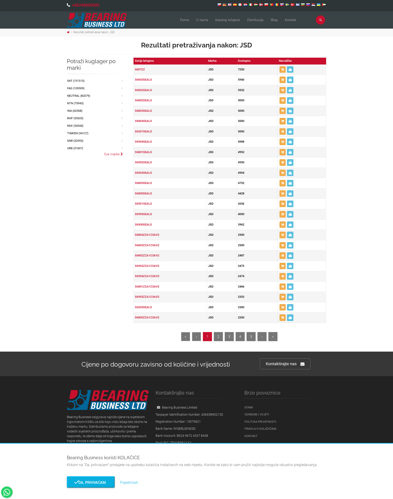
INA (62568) (75, 110)
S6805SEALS (143, 183)
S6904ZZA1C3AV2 (147, 276)
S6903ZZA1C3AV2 (147, 296)
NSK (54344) (75, 125)
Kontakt (290, 20)
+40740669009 (85, 5)
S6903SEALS (143, 172)
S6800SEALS (143, 193)
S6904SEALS (143, 141)
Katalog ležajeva (227, 20)
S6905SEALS (143, 214)
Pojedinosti (129, 482)
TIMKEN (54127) (77, 133)
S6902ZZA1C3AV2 (147, 266)
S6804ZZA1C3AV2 (147, 234)
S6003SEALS (143, 79)
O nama (202, 20)
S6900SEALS (143, 224)
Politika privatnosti (260, 421)
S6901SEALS (143, 203)
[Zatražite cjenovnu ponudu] (290, 69)
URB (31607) (75, 148)
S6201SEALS (143, 131)
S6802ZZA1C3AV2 (147, 255)
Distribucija (255, 20)
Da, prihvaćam (91, 482)
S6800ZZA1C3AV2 (147, 317)
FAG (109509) (76, 88)
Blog (274, 20)
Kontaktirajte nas (281, 363)
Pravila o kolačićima (260, 428)
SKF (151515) (76, 80)
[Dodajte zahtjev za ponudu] (283, 69)
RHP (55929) (75, 118)
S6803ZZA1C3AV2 (147, 245)
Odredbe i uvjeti (256, 414)
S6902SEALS (143, 162)
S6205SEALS (143, 307)
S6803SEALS (143, 110)
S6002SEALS (143, 90)
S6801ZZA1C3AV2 (147, 286)
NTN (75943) (75, 103)
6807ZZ (140, 69)
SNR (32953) (75, 140)
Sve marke (112, 154)
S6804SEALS (143, 121)
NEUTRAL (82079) (78, 95)
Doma (184, 20)
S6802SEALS (143, 100)
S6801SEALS (143, 152)
